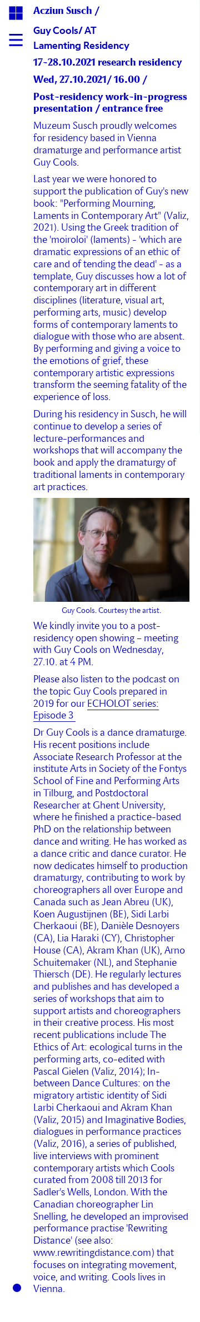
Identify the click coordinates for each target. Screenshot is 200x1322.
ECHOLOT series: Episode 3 (96, 710)
